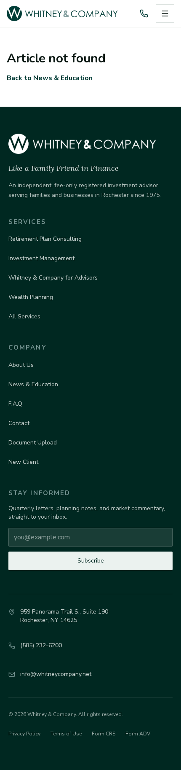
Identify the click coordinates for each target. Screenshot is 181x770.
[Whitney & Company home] (68, 13)
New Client (23, 462)
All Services (24, 316)
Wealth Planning (30, 297)
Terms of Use (66, 733)
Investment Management (41, 258)
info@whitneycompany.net (55, 674)
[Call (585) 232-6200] (144, 13)
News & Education (33, 384)
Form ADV (137, 733)
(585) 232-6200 (41, 645)
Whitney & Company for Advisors (53, 278)
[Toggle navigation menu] (165, 13)
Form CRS (103, 733)
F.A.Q (15, 404)
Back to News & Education (50, 78)
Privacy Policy (24, 733)
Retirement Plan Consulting (45, 239)
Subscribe (90, 561)
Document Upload (32, 443)
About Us (21, 365)
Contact (18, 423)
